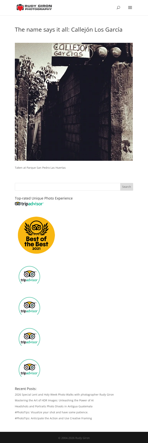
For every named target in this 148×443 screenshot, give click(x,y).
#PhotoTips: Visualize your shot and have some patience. (51, 412)
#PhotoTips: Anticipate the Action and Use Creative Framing (53, 418)
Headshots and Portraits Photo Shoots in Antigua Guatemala (53, 406)
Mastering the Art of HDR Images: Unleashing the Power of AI (54, 400)
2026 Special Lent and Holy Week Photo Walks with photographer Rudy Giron (64, 394)
